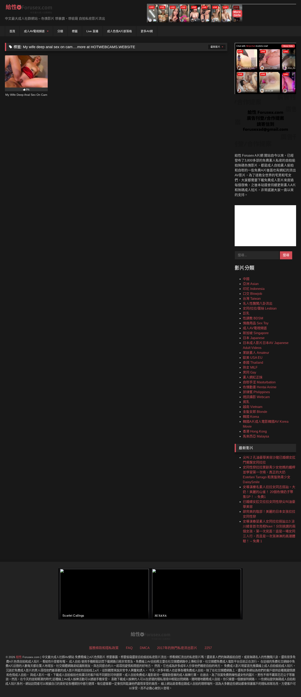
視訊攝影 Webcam (256, 397)
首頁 (12, 31)
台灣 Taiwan (252, 298)
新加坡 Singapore (256, 333)
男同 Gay (249, 372)
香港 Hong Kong (255, 431)
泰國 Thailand (253, 362)
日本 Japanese (254, 338)
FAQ (129, 648)
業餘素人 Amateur (256, 352)
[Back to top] (288, 685)
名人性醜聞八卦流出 (257, 303)
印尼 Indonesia (254, 288)
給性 (19, 657)
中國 (246, 279)
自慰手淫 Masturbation (259, 382)
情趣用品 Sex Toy (255, 323)
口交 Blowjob (252, 293)
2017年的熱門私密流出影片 (177, 648)
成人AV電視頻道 (34, 31)
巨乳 (246, 313)
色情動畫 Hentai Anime (259, 387)
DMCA (145, 648)
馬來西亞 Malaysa (256, 436)
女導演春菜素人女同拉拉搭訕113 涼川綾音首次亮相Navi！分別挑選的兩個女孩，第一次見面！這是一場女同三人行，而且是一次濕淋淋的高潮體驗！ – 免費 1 (269, 531)
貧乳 (246, 402)
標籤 (75, 31)
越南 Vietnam (252, 407)
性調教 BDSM (253, 318)
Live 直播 (92, 31)
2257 (208, 648)
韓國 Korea (251, 416)
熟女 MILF (250, 367)
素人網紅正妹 (253, 377)
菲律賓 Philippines (256, 392)
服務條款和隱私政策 (104, 648)
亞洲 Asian (251, 284)
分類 (60, 31)
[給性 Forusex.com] (29, 9)
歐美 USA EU (253, 357)
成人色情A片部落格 (119, 31)
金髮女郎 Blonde (255, 411)
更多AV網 (147, 31)
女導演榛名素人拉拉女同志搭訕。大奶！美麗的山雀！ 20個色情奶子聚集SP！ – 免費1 (269, 492)
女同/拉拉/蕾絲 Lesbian (260, 308)
